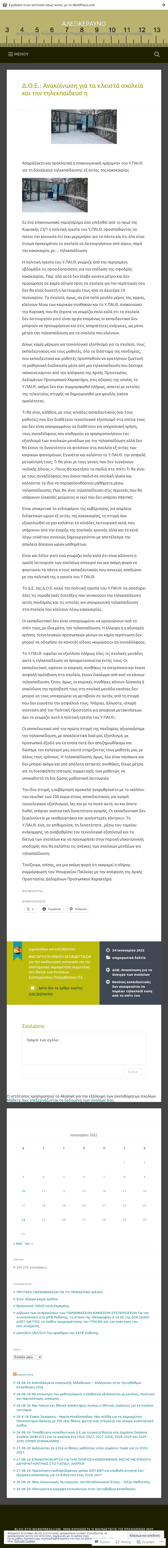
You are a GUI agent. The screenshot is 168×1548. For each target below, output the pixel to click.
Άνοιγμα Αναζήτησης (156, 54)
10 (23, 1191)
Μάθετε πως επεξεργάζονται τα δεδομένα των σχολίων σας (60, 1100)
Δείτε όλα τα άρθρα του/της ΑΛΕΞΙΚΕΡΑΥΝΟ (56, 991)
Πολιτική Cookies (24, 1541)
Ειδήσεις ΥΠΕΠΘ (25, 1375)
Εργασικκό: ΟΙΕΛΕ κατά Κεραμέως (43, 1306)
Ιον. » (29, 1243)
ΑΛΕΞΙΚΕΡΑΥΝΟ (84, 23)
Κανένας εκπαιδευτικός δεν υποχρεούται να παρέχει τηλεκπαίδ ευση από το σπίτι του (132, 988)
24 (23, 1219)
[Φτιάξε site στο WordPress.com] (84, 5)
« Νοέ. (18, 1243)
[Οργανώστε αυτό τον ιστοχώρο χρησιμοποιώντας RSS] (14, 1375)
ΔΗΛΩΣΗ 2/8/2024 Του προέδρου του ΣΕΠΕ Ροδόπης (57, 1333)
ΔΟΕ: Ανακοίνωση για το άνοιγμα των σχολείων (132, 972)
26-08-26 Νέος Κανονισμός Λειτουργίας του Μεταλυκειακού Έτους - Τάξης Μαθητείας (83, 1482)
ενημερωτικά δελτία (129, 958)
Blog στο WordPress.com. (38, 1529)
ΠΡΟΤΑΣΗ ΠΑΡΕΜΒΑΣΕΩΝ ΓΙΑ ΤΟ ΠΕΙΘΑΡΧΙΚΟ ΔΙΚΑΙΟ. (59, 1292)
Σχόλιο (133, 1072)
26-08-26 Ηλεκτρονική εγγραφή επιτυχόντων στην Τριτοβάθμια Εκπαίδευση (75, 1489)
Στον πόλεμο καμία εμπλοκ (37, 1299)
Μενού (21, 54)
